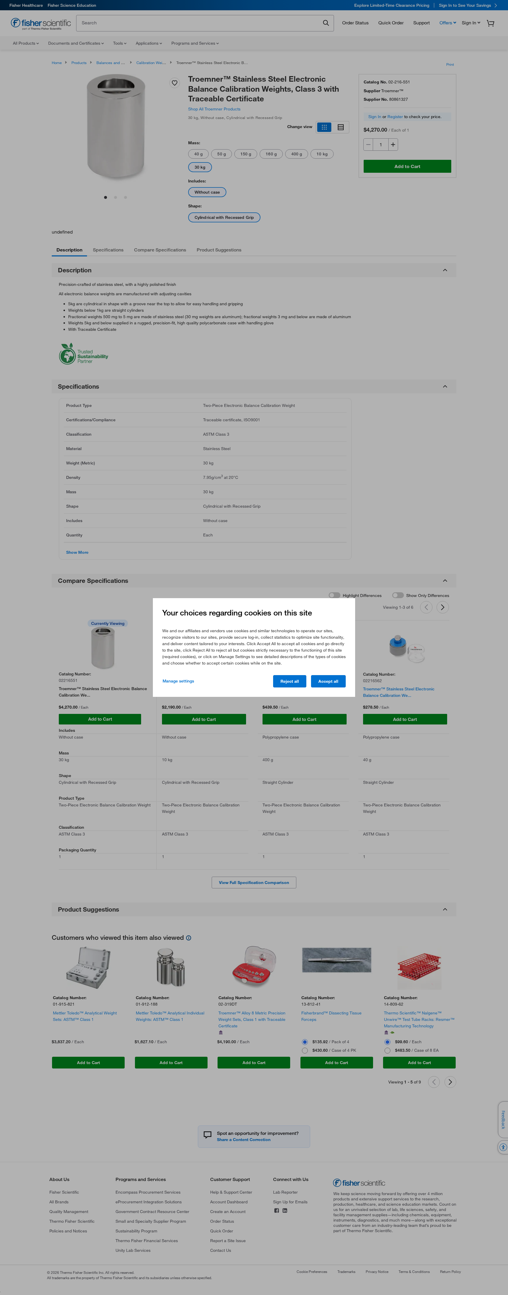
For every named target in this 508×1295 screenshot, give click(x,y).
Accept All (328, 681)
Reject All (289, 681)
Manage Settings (178, 681)
